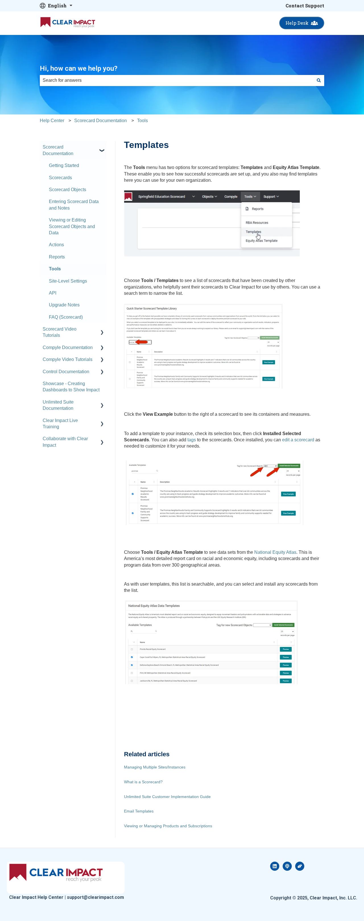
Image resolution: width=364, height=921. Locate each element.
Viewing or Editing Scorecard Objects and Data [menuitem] (72, 226)
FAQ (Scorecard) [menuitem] (66, 317)
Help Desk (297, 23)
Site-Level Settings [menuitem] (68, 281)
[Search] (318, 80)
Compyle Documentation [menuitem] (68, 347)
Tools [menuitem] (55, 268)
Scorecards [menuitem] (60, 177)
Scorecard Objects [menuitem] (67, 189)
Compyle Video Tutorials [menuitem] (67, 359)
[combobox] (176, 80)
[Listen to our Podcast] (287, 866)
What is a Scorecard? (143, 782)
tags (191, 439)
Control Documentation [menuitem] (66, 371)
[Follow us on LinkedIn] (274, 866)
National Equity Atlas (275, 552)
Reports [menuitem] (57, 256)
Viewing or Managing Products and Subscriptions (168, 826)
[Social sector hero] (299, 866)
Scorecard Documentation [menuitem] (58, 150)
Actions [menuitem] (56, 244)
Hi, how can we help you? (78, 68)
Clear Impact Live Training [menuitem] (60, 423)
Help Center (52, 120)
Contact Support (305, 6)
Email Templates (139, 811)
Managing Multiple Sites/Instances (154, 767)
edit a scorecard (298, 439)
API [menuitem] (52, 293)
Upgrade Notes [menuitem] (64, 304)
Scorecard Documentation (100, 120)
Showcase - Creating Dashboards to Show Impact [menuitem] (71, 386)
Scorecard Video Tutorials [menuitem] (59, 332)
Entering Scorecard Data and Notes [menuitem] (74, 204)
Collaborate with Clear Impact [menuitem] (65, 441)
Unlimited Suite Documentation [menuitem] (58, 405)
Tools (142, 120)
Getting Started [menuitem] (64, 165)
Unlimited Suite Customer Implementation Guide (167, 796)
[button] (102, 147)
